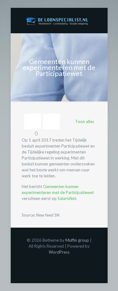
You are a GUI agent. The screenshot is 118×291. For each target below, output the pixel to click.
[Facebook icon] (59, 261)
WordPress (59, 252)
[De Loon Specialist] (59, 20)
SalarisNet (67, 198)
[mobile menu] (99, 20)
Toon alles (84, 121)
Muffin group (77, 240)
